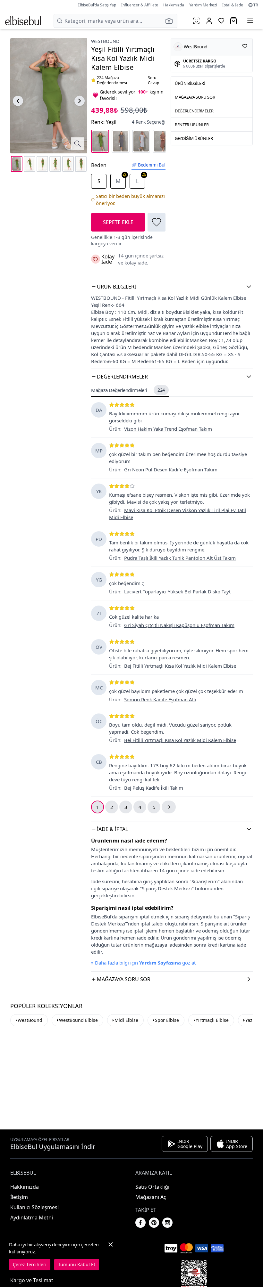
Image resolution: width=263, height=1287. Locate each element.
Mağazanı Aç (150, 1197)
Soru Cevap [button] (153, 80)
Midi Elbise (126, 1020)
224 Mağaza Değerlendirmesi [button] (112, 80)
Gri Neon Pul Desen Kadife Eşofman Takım (170, 469)
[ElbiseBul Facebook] (140, 1223)
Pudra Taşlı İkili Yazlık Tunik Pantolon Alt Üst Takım (180, 558)
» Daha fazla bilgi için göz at (143, 962)
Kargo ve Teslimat (31, 1280)
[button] (171, 20)
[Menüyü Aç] (250, 21)
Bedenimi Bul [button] (151, 165)
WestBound (30, 1020)
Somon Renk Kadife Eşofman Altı (160, 699)
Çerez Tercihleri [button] (30, 1264)
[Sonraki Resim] (79, 101)
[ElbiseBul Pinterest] (154, 1223)
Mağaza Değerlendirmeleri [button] (128, 390)
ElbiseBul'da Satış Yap (97, 5)
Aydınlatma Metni (31, 1217)
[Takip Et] (244, 46)
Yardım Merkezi (203, 5)
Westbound (105, 41)
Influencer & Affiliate (139, 5)
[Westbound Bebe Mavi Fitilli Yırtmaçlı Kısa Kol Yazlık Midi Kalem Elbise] (141, 141)
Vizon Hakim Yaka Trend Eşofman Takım (168, 429)
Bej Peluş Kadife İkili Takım (153, 788)
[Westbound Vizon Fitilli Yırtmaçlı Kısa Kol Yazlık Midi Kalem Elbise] (161, 141)
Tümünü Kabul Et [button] (76, 1264)
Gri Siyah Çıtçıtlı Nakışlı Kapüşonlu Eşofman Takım (179, 625)
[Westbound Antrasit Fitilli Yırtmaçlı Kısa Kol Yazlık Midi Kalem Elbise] (120, 141)
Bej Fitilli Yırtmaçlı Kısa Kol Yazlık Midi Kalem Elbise (180, 666)
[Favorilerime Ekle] (156, 222)
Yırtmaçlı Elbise (212, 1020)
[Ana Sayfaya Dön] (23, 20)
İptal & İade (232, 5)
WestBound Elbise (78, 1020)
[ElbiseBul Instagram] (167, 1223)
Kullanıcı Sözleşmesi (34, 1207)
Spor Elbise (167, 1020)
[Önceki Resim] (18, 101)
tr (255, 5)
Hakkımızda (173, 5)
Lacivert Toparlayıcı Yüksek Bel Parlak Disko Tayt (177, 591)
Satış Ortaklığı (152, 1186)
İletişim (19, 1197)
